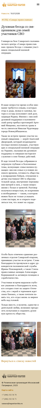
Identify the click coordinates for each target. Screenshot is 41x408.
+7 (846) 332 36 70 (9, 395)
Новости (5, 13)
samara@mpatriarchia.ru (12, 403)
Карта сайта (7, 390)
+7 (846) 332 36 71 (9, 399)
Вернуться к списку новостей (18, 361)
